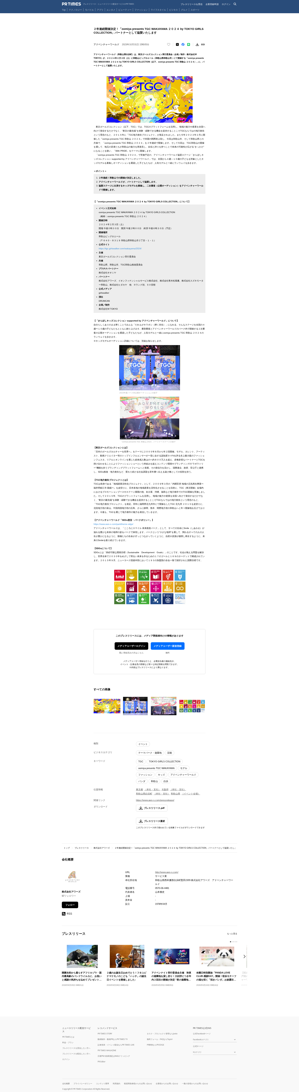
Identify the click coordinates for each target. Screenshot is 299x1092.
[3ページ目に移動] (233, 941)
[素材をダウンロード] (197, 44)
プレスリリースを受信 (191, 4)
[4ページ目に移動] (235, 941)
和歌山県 (175, 793)
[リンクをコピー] (202, 44)
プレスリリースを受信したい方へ (76, 1048)
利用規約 (116, 1083)
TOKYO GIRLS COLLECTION (164, 761)
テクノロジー (75, 9)
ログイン (226, 4)
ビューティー (124, 9)
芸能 (169, 752)
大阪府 (164, 789)
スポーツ (195, 9)
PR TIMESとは (68, 1037)
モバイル (89, 9)
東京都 (139, 789)
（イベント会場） (190, 793)
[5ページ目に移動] (236, 941)
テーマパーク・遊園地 (150, 752)
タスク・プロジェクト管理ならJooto (162, 1033)
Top (64, 9)
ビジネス (173, 9)
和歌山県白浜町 (144, 793)
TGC (140, 761)
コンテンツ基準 (102, 1083)
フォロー (70, 905)
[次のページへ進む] (245, 957)
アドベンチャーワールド (183, 774)
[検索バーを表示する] (235, 4)
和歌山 (154, 781)
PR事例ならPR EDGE (155, 1044)
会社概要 (66, 1083)
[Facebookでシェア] (182, 44)
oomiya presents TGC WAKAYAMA (156, 768)
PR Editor (101, 1061)
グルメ (184, 9)
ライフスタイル (158, 9)
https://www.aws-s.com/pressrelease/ (155, 800)
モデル (183, 768)
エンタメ (111, 9)
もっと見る (232, 933)
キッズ (161, 774)
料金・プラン (68, 1042)
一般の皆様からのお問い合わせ (195, 1083)
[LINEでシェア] (188, 44)
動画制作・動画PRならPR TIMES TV (113, 1039)
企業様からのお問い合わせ (167, 1083)
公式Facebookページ (202, 1033)
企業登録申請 (212, 4)
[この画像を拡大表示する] (107, 706)
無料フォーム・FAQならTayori (160, 1039)
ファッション (141, 9)
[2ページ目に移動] (232, 941)
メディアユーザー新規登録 (168, 646)
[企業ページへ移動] (71, 878)
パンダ (141, 781)
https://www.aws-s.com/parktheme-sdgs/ (113, 524)
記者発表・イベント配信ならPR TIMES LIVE (116, 1044)
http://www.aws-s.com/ (166, 872)
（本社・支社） (152, 789)
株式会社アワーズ (102, 848)
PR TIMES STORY (105, 1033)
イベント (143, 744)
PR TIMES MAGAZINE (107, 1050)
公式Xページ (198, 1046)
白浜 (166, 781)
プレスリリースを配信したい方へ (76, 1053)
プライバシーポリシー (83, 1083)
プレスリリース (82, 848)
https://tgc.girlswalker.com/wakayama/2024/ (120, 248)
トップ (67, 848)
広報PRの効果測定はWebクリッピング (114, 1056)
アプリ (100, 9)
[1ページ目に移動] (230, 941)
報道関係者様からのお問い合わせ (138, 1083)
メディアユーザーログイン (131, 646)
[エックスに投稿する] (177, 44)
